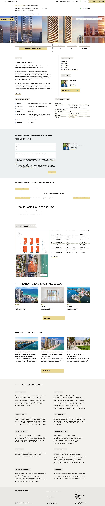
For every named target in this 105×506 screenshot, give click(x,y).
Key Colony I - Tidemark (36, 438)
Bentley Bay (33, 419)
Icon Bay (28, 397)
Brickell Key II (70, 419)
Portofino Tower (37, 418)
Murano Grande (35, 421)
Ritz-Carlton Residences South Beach (29, 425)
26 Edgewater (31, 400)
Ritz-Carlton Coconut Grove (63, 460)
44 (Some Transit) (73, 115)
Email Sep (72, 85)
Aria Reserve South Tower (24, 403)
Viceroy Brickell (81, 408)
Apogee (22, 419)
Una (75, 402)
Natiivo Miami (70, 438)
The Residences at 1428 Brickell (66, 403)
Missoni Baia (31, 402)
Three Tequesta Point (66, 418)
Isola (66, 421)
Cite (16, 395)
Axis (54, 395)
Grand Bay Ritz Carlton (30, 435)
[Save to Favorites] (36, 302)
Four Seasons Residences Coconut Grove (65, 457)
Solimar (70, 475)
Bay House (30, 399)
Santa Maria (67, 399)
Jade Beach (40, 473)
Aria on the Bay (34, 397)
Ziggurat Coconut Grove (74, 462)
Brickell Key (59, 414)
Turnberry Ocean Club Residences (31, 481)
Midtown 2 (17, 453)
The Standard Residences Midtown (28, 454)
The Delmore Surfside (69, 478)
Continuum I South (19, 418)
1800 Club (20, 395)
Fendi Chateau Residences (70, 473)
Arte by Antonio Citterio (59, 473)
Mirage (79, 473)
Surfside (58, 469)
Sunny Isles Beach (22, 469)
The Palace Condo (61, 400)
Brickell (58, 392)
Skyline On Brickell (74, 399)
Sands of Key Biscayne (22, 441)
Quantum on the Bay (34, 395)
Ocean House (30, 424)
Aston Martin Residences (64, 440)
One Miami (62, 443)
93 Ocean (83, 478)
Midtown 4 (22, 453)
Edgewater (20, 392)
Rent (57, 1)
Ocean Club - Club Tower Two (36, 437)
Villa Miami (27, 405)
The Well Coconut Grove (62, 462)
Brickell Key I (64, 419)
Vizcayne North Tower (70, 443)
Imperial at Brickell (59, 399)
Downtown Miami (60, 431)
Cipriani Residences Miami (74, 406)
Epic (57, 437)
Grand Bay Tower (25, 437)
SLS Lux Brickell (63, 402)
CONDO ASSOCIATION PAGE (80, 495)
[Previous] (2, 29)
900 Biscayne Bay (66, 435)
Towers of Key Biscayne (33, 441)
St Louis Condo (72, 421)
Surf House (59, 476)
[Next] (103, 29)
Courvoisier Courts (60, 421)
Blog (77, 1)
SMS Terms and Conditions (31, 167)
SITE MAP (76, 497)
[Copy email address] (75, 85)
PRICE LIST (64, 61)
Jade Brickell (61, 408)
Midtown (19, 449)
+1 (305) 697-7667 (49, 496)
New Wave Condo (21, 397)
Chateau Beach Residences (30, 473)
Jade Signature (22, 475)
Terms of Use (52, 160)
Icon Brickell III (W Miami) (72, 400)
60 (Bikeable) (72, 117)
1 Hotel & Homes (23, 422)
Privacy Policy (18, 161)
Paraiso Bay (36, 399)
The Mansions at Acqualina (36, 475)
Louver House (31, 422)
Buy (54, 1)
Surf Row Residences (67, 476)
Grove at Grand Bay (63, 454)
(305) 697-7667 (73, 84)
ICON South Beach (22, 424)
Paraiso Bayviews (23, 400)
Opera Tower (26, 395)
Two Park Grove (65, 453)
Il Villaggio (20, 421)
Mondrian (26, 419)
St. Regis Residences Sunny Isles (33, 479)
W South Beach (27, 421)
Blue (32, 403)
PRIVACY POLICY (78, 498)
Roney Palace (37, 424)
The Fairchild (75, 456)
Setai (37, 419)
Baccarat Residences (62, 406)
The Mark (58, 395)
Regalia (20, 478)
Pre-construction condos (80, 492)
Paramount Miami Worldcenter (71, 437)
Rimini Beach (64, 475)
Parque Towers (28, 476)
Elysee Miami (38, 400)
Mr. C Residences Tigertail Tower (64, 456)
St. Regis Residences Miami (71, 408)
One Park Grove (57, 453)
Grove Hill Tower (61, 459)
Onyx (22, 405)
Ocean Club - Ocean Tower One (25, 440)
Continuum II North (28, 418)
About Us (77, 493)
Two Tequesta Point (76, 418)
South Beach (20, 414)
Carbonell (56, 418)
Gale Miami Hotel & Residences (66, 441)
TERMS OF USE (77, 496)
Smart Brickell (70, 402)
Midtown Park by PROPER (34, 456)
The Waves (77, 478)
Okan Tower (63, 438)
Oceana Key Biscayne (19, 435)
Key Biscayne (20, 431)
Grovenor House (69, 459)
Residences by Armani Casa (29, 478)
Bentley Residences (19, 473)
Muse (27, 475)
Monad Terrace (38, 422)
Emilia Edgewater (23, 402)
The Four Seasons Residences (67, 397)
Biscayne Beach (23, 399)
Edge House (37, 403)
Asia (59, 418)
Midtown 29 (25, 456)
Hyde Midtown (29, 453)
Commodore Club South (24, 438)
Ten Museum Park (57, 435)
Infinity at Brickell (65, 395)
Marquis (61, 437)
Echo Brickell (61, 405)
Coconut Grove (60, 449)
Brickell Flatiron (69, 405)
